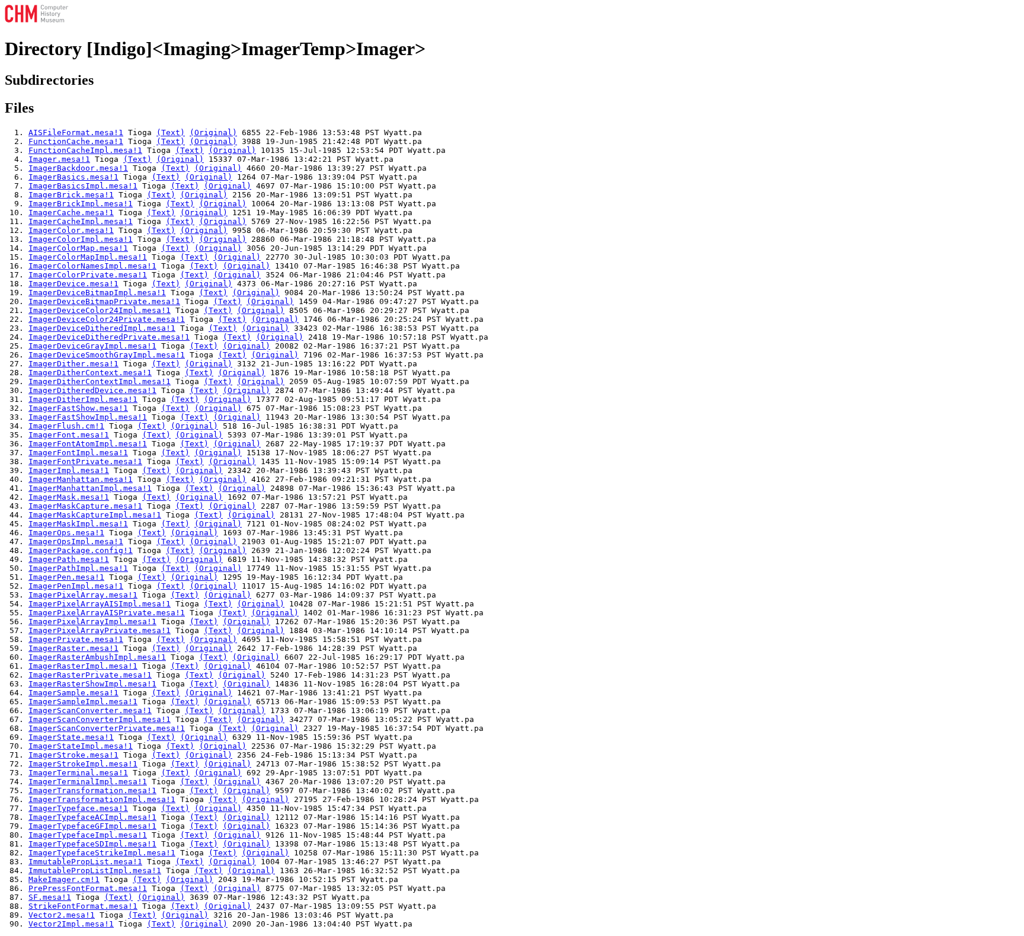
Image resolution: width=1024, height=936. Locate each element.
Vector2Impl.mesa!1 (71, 923)
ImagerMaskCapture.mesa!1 (85, 505)
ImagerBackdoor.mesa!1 (78, 168)
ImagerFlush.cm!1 (66, 425)
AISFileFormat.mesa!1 (75, 132)
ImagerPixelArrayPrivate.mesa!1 (99, 630)
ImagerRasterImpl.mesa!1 (82, 666)
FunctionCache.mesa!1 (75, 141)
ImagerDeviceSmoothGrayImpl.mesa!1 (106, 354)
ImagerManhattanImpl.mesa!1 (90, 488)
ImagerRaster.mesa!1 (73, 648)
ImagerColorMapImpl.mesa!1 (87, 257)
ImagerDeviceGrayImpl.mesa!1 (92, 345)
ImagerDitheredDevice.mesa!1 (92, 390)
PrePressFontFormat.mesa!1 (87, 888)
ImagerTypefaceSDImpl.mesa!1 (92, 843)
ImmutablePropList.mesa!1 (85, 861)
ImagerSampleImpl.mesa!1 (82, 701)
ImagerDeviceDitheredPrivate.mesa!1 (109, 337)
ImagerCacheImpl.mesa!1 (80, 221)
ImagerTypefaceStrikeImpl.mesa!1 (101, 852)
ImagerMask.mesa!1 (68, 497)
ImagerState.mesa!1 (71, 737)
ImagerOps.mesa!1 (66, 532)
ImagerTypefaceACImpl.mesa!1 (92, 817)
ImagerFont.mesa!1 (68, 434)
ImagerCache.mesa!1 (71, 212)
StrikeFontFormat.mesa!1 (82, 906)
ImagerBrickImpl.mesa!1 (80, 203)
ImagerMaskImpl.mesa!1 (78, 523)
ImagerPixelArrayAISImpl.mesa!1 (99, 603)
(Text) (170, 132)
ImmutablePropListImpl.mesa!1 (94, 870)
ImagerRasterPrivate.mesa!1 (90, 674)
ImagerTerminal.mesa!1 (78, 772)
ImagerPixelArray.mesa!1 (82, 594)
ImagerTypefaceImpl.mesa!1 (87, 834)
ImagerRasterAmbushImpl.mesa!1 (97, 657)
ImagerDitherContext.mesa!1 (90, 372)
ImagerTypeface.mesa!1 (78, 808)
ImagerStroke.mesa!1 (73, 754)
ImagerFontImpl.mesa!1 (78, 452)
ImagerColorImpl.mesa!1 (80, 239)
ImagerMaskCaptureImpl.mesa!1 (94, 514)
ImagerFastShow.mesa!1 (78, 408)
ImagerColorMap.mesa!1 (78, 248)
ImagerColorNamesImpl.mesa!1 (92, 265)
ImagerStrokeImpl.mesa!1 (82, 763)
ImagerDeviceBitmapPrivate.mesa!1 (104, 301)
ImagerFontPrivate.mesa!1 (85, 461)
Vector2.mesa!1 (61, 915)
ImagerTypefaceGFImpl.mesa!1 (92, 826)
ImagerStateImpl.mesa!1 (80, 746)
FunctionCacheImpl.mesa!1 (85, 150)
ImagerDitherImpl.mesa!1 (82, 399)
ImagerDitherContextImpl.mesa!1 (99, 381)
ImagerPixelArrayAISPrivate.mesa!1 (106, 612)
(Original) (213, 132)
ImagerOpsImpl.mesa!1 (75, 541)
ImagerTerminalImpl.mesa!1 (87, 781)
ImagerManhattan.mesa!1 (80, 479)
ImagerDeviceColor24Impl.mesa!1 (99, 310)
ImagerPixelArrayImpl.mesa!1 (92, 621)
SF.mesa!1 (49, 897)
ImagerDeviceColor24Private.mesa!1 (106, 319)
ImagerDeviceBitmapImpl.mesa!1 (97, 292)
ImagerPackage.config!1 (80, 550)
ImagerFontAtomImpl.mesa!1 (87, 443)
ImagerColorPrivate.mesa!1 (87, 274)
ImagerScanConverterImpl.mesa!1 (99, 719)
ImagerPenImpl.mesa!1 (75, 586)
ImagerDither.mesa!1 (73, 363)
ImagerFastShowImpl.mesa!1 (87, 417)
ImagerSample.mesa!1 (73, 692)
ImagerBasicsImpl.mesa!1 (82, 185)
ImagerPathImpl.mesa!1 (78, 568)
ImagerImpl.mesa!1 (68, 470)
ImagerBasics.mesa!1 (73, 176)
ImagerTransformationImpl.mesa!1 (101, 799)
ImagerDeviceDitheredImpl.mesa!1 (101, 328)
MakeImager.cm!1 (64, 879)
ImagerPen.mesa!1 (66, 577)
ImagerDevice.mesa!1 (73, 283)
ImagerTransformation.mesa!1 (92, 790)
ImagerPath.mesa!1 (68, 559)
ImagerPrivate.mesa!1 (75, 639)
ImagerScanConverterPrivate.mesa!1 (106, 728)
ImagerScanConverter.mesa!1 (90, 710)
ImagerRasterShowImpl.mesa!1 (92, 683)
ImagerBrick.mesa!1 (71, 194)
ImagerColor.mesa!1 (71, 230)
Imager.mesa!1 (59, 159)
